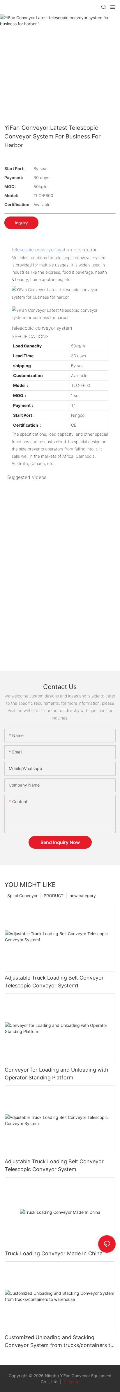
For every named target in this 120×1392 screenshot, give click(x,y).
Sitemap (71, 1381)
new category (83, 895)
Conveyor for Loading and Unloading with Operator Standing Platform (56, 1074)
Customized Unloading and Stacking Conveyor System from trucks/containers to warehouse (59, 1341)
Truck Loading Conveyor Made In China (54, 1253)
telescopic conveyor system (42, 250)
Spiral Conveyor (22, 895)
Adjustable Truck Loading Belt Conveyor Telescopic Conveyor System (54, 1165)
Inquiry (21, 222)
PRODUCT (53, 895)
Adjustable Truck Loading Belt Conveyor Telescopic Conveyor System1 (54, 982)
